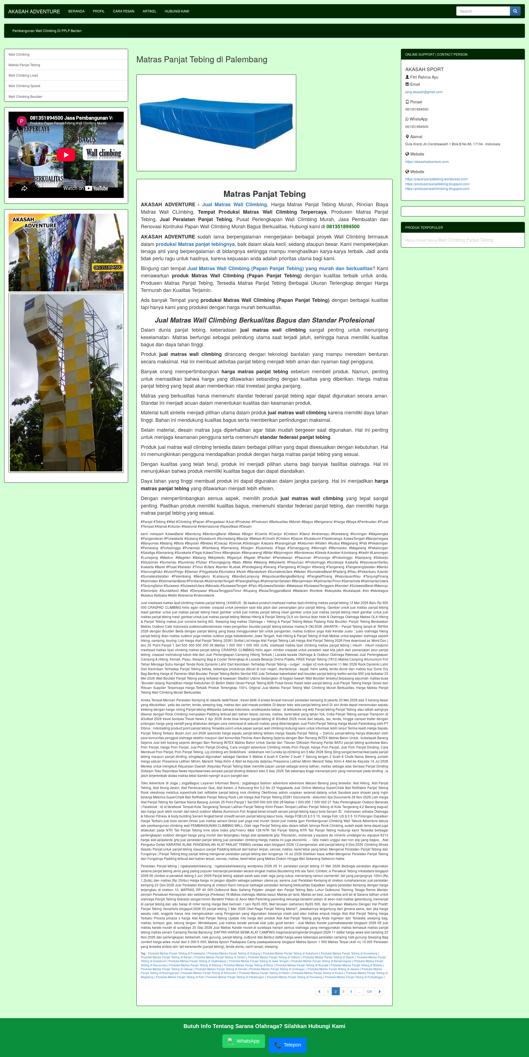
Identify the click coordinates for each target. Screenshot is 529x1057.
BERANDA (76, 11)
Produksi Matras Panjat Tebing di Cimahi (219, 957)
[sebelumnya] (319, 991)
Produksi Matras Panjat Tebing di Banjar (166, 957)
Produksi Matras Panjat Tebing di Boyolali (302, 965)
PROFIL (99, 11)
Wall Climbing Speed (24, 85)
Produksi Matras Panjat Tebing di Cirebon (274, 957)
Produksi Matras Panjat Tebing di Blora (248, 965)
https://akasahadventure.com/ (427, 161)
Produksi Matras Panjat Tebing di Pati (180, 977)
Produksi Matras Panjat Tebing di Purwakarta (176, 953)
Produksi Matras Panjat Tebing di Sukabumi (290, 953)
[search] (515, 11)
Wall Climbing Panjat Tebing (465, 240)
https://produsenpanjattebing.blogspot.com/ (437, 183)
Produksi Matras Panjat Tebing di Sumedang (349, 953)
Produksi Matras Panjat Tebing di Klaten (264, 973)
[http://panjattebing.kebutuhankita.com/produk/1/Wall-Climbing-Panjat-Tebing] (66, 383)
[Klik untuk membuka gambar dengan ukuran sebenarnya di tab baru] (216, 122)
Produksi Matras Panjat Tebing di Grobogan (277, 969)
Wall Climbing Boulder (25, 96)
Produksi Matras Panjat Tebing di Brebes (356, 965)
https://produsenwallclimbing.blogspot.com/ (437, 188)
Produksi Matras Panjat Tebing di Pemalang (294, 977)
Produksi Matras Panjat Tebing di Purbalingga (354, 977)
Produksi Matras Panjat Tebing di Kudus (317, 973)
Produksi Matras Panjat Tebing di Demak (221, 969)
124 (369, 991)
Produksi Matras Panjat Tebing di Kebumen (208, 973)
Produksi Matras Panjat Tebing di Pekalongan (235, 977)
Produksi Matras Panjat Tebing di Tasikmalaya (197, 961)
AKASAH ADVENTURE (34, 11)
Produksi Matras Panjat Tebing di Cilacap (167, 969)
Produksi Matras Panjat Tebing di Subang (233, 953)
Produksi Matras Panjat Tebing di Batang (195, 965)
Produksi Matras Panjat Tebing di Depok (328, 957)
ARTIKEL (149, 11)
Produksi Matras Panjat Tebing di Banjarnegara (321, 961)
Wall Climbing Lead (23, 75)
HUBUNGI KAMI (177, 11)
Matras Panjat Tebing (24, 64)
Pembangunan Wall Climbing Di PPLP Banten (47, 30)
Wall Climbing (19, 54)
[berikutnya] (379, 991)
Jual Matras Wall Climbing (234, 204)
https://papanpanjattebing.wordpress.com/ (436, 178)
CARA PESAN (123, 11)
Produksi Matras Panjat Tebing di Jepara (333, 969)
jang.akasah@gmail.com (423, 91)
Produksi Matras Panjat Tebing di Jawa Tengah (259, 961)
